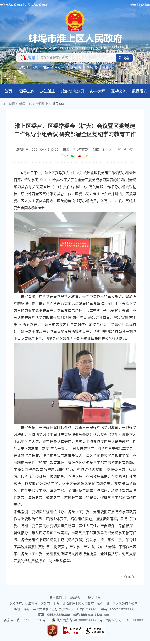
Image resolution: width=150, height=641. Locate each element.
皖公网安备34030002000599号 (80, 620)
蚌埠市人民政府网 (36, 4)
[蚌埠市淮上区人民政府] (75, 42)
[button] (124, 58)
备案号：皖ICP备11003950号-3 (26, 620)
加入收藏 (144, 4)
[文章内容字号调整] (125, 149)
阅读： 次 (102, 149)
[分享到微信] (72, 156)
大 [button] (131, 149)
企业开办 (92, 67)
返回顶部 (128, 576)
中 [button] (125, 149)
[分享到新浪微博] (79, 156)
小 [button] (119, 149)
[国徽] (75, 20)
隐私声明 (75, 597)
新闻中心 (25, 104)
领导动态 (58, 104)
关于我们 (55, 597)
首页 (12, 104)
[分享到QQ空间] (86, 156)
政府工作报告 (41, 67)
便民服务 (76, 67)
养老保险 (108, 67)
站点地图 (94, 597)
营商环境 (60, 67)
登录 (133, 4)
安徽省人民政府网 (11, 4)
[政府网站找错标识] (72, 630)
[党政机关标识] (52, 630)
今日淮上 (42, 104)
